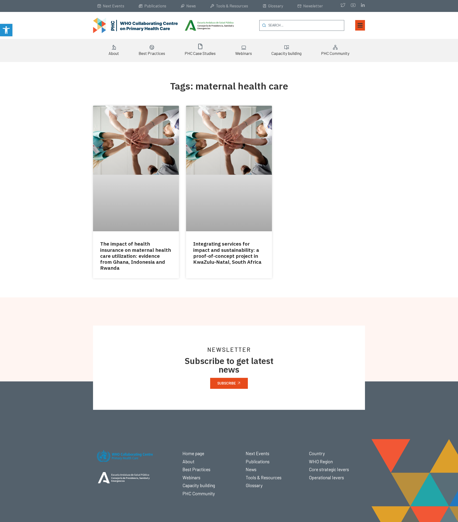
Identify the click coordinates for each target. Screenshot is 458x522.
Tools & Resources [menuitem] (232, 5)
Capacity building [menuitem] (286, 53)
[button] (6, 30)
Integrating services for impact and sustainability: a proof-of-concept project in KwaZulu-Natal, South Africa (227, 252)
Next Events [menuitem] (113, 5)
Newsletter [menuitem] (313, 5)
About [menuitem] (114, 53)
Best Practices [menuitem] (152, 53)
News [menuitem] (191, 5)
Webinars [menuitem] (243, 53)
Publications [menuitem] (155, 5)
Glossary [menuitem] (275, 5)
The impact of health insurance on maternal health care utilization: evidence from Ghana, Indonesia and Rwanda (135, 255)
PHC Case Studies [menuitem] (200, 53)
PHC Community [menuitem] (335, 53)
